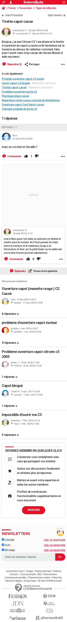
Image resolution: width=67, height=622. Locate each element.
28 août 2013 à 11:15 (42, 33)
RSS (40, 574)
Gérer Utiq (56, 577)
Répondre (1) (14, 64)
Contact (14, 574)
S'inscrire (33, 509)
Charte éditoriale (43, 571)
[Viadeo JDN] (49, 611)
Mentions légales (14, 581)
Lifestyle (9, 539)
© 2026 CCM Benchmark (50, 581)
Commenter (14, 156)
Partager (34, 64)
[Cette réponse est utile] (26, 156)
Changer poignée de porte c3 (19, 109)
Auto (7, 545)
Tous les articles (28, 574)
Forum (12, 8)
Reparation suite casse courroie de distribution (31, 100)
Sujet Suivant (55, 15)
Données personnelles (16, 577)
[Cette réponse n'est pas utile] (36, 156)
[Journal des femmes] (18, 596)
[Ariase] (18, 618)
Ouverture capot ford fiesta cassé (23, 104)
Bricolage (9, 550)
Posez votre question (45, 271)
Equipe (30, 571)
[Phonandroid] (49, 618)
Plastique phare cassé (15, 96)
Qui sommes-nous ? (15, 571)
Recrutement (50, 574)
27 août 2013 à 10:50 (22, 138)
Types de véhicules (46, 8)
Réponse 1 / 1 (10, 127)
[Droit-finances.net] (49, 603)
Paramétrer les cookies (39, 577)
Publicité (57, 571)
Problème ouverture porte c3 (19, 91)
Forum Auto (25, 8)
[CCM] (49, 596)
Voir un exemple (54, 539)
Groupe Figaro (30, 581)
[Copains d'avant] (18, 610)
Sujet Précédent (14, 15)
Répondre (20, 271)
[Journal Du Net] (18, 603)
